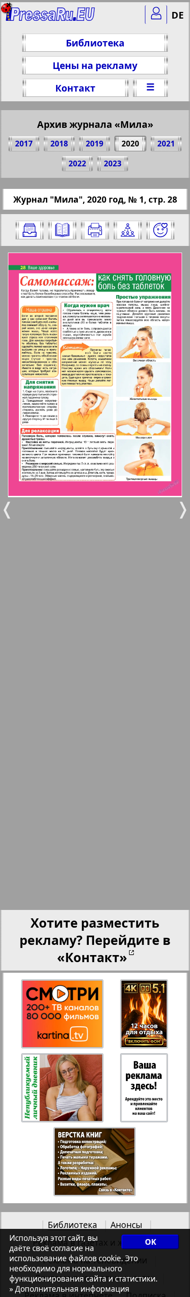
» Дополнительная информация (69, 1289)
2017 (24, 143)
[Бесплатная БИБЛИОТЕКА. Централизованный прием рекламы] (50, 18)
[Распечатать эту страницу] (95, 230)
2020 (130, 143)
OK (150, 1242)
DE (177, 14)
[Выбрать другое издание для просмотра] (29, 230)
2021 (166, 143)
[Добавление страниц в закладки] (160, 230)
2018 (59, 143)
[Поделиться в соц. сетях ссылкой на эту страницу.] (128, 230)
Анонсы (126, 1225)
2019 (94, 143)
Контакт (75, 87)
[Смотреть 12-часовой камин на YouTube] (144, 1014)
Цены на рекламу (95, 65)
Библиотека (95, 42)
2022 (77, 163)
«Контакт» (92, 957)
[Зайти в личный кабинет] (156, 14)
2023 (113, 163)
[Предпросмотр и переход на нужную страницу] (62, 230)
